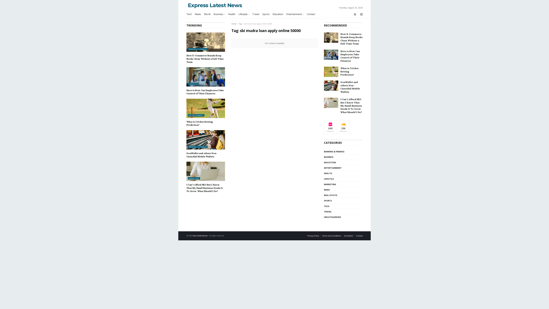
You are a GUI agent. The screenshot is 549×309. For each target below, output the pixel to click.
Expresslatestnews (200, 235)
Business (218, 14)
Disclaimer (348, 235)
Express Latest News (215, 5)
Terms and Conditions (331, 235)
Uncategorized (332, 217)
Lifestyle (242, 14)
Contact (311, 14)
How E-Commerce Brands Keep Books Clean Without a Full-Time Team (205, 58)
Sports (265, 14)
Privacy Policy (313, 235)
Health (231, 14)
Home (233, 24)
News (198, 14)
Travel (255, 14)
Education (278, 14)
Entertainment (294, 14)
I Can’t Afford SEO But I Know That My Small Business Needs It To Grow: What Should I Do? (204, 188)
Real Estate (330, 195)
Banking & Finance (198, 49)
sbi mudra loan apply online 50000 (258, 24)
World (207, 14)
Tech (189, 14)
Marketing (194, 178)
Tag (240, 24)
